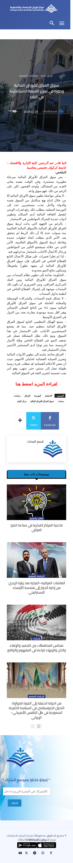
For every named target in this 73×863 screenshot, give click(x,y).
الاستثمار (48, 395)
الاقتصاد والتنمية (28, 76)
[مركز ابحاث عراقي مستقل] (34, 9)
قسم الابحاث (49, 111)
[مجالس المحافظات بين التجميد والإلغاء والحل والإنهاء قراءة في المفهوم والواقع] (36, 622)
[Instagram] (43, 853)
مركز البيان (21, 401)
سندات (61, 401)
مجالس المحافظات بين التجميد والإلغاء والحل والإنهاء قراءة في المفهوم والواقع (36, 647)
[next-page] (39, 726)
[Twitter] (26, 853)
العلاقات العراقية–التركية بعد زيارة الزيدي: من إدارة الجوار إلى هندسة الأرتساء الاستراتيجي (36, 588)
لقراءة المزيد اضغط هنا (36, 384)
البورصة (37, 395)
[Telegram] (35, 853)
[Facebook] (51, 853)
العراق (27, 395)
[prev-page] (32, 726)
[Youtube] (20, 853)
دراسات (17, 395)
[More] (20, 421)
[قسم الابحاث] (61, 112)
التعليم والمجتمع (36, 518)
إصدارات (36, 638)
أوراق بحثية (47, 76)
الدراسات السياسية (36, 576)
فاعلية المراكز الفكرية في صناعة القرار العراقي (36, 527)
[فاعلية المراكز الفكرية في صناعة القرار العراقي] (36, 502)
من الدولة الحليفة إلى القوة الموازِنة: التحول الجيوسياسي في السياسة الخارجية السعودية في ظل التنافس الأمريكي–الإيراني (36, 710)
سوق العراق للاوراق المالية (42, 401)
